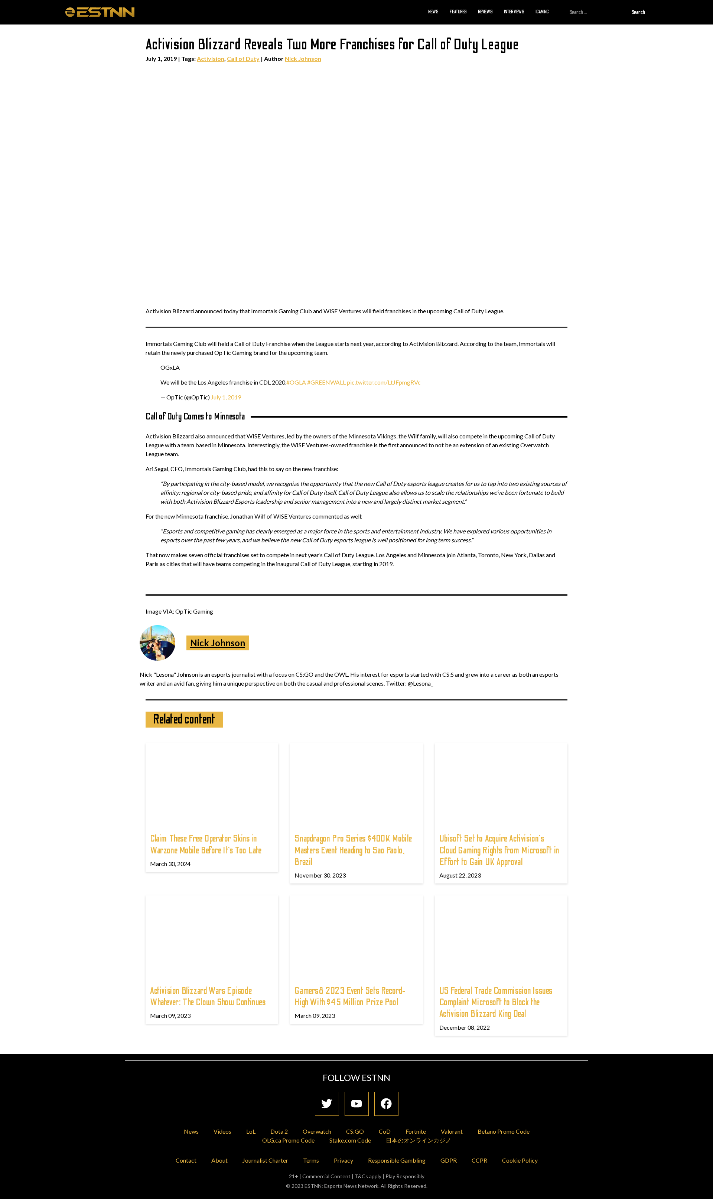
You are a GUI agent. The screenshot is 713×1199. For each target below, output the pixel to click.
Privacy (343, 1160)
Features (458, 11)
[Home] (99, 12)
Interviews (514, 11)
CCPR (479, 1160)
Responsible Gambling (397, 1160)
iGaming (542, 11)
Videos (222, 1131)
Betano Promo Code (504, 1131)
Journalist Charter (265, 1160)
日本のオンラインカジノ (418, 1140)
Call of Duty (243, 58)
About (219, 1160)
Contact (186, 1160)
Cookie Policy (520, 1160)
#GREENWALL (326, 382)
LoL (250, 1131)
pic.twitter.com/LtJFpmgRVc (384, 382)
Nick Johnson (303, 58)
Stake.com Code (350, 1140)
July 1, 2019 (226, 397)
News (433, 11)
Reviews (485, 11)
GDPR (448, 1160)
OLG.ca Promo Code (288, 1140)
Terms (311, 1160)
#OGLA (296, 382)
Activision (210, 58)
